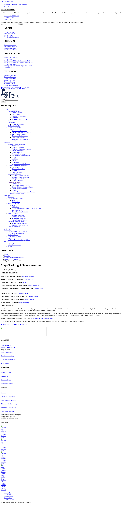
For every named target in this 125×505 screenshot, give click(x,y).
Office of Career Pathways (19, 134)
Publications (15, 207)
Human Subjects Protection (19, 223)
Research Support (13, 213)
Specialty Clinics (9, 67)
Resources (11, 129)
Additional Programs (14, 182)
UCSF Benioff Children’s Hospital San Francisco (18, 62)
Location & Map (29, 279)
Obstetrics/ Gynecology (18, 154)
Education (7, 142)
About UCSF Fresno (14, 111)
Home (6, 254)
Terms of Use (8, 498)
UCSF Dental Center (10, 64)
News (9, 121)
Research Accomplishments (20, 212)
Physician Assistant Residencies (21, 164)
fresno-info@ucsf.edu (7, 352)
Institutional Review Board (16, 221)
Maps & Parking (34, 285)
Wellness (3, 393)
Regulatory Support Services (20, 225)
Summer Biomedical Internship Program (23, 192)
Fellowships (15, 162)
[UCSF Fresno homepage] (10, 98)
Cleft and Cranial (13, 235)
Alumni (14, 141)
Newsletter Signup (6, 380)
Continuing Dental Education (20, 177)
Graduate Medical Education (16, 144)
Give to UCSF (8, 6)
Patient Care (7, 230)
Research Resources (14, 226)
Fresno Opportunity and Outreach (21, 132)
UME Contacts (16, 170)
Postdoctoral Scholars (10, 50)
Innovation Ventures (10, 48)
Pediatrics (14, 157)
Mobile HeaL (12, 238)
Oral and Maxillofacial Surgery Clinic (19, 240)
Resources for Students (18, 169)
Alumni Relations (6, 372)
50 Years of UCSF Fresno (19, 119)
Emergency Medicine (18, 147)
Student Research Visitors (19, 220)
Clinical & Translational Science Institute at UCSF (26, 208)
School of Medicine (10, 78)
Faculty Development (18, 179)
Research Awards (17, 210)
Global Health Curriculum (19, 188)
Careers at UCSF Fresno (8, 396)
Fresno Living (12, 122)
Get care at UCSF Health (11, 16)
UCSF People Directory (8, 359)
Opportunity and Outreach (8, 400)
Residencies (15, 146)
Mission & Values (9, 33)
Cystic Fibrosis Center (14, 236)
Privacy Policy (8, 496)
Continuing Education (14, 174)
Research (7, 195)
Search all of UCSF (42, 22)
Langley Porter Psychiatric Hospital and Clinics (18, 66)
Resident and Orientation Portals (21, 139)
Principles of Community (19, 116)
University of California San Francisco (15, 4)
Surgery (14, 160)
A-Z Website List (9, 499)
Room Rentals (16, 114)
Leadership (15, 117)
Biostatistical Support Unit (19, 218)
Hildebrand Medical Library (20, 136)
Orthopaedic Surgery (18, 150)
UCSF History (8, 35)
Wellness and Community (19, 131)
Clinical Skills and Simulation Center (22, 187)
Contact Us (7, 493)
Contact (10, 228)
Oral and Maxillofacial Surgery (21, 155)
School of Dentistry (10, 77)
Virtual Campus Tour (18, 124)
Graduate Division (9, 83)
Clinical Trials (16, 202)
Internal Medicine (17, 152)
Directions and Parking (7, 356)
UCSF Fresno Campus (14, 245)
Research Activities (13, 203)
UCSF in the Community (11, 37)
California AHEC (17, 183)
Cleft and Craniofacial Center (20, 185)
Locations (25, 282)
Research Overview (10, 45)
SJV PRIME (15, 167)
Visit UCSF (7, 19)
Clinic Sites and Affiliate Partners (17, 231)
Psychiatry (15, 159)
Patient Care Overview (11, 57)
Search (3, 99)
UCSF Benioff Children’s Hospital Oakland (17, 61)
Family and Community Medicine (21, 149)
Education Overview (10, 75)
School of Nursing (9, 82)
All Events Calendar (14, 126)
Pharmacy (14, 190)
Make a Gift (4, 376)
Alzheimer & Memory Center (16, 233)
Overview (11, 197)
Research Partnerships (10, 46)
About (6, 109)
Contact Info (11, 243)
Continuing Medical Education (20, 175)
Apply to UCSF (9, 17)
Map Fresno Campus (28, 276)
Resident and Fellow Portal (8, 407)
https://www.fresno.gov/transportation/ (42, 318)
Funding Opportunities (18, 217)
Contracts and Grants (18, 215)
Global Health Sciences (11, 85)
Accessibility (8, 494)
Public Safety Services (18, 137)
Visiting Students (17, 172)
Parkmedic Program (17, 180)
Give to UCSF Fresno (14, 127)
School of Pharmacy (10, 80)
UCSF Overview (9, 32)
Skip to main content (7, 1)
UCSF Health (8, 59)
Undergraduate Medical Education (18, 165)
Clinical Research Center (15, 198)
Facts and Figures (17, 112)
